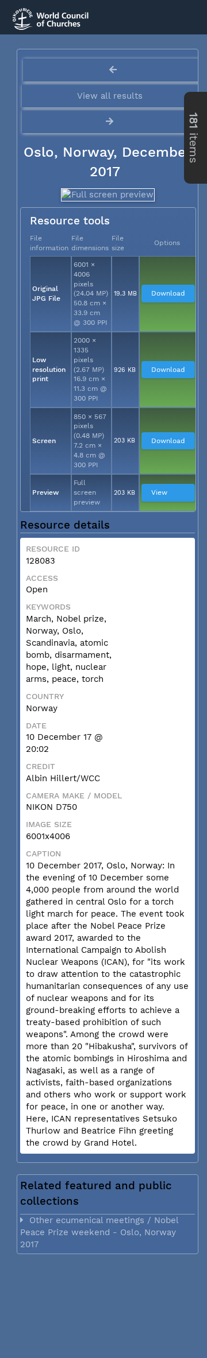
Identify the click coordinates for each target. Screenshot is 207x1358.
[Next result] (111, 121)
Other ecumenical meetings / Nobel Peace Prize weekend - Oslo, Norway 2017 (99, 1232)
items (193, 137)
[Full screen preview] (107, 194)
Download (168, 293)
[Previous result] (113, 70)
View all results (110, 96)
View (159, 492)
